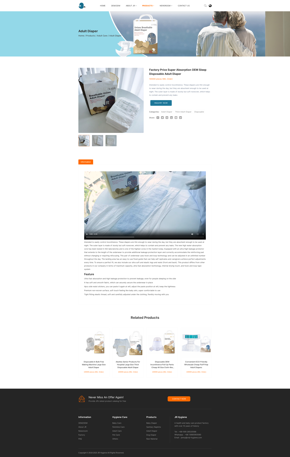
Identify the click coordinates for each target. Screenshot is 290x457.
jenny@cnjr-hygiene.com (191, 437)
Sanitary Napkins (153, 427)
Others (115, 439)
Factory (81, 435)
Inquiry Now (161, 103)
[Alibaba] (207, 453)
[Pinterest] (209, 453)
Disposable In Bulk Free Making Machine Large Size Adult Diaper (94, 365)
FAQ (80, 439)
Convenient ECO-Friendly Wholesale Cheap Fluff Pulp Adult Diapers (196, 365)
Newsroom (165, 6)
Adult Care (102, 35)
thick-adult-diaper (183, 112)
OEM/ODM (115, 6)
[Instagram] (210, 453)
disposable (199, 112)
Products (147, 6)
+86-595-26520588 (187, 432)
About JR (130, 6)
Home (102, 6)
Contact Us (184, 6)
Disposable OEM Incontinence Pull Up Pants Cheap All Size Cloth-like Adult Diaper (162, 365)
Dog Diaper (151, 435)
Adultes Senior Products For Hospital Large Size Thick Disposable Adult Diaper (128, 365)
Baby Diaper (151, 423)
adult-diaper (166, 112)
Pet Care (116, 435)
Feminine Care (118, 427)
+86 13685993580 (193, 434)
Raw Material (151, 439)
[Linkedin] (208, 453)
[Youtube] (211, 453)
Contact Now (179, 399)
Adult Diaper (115, 35)
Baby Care (116, 423)
